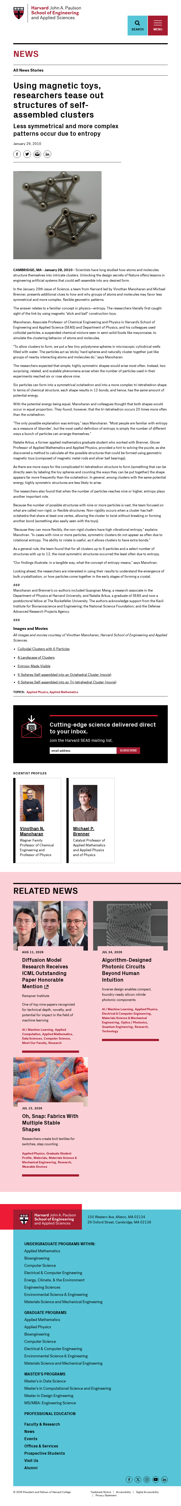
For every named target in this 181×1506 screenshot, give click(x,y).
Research (55, 1043)
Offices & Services (41, 1446)
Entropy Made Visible (34, 666)
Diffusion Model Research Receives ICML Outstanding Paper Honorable (45, 973)
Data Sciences (32, 1038)
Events (30, 1439)
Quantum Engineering (117, 1027)
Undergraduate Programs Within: (59, 1244)
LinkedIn (164, 1479)
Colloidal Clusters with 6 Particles (44, 649)
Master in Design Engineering (48, 1396)
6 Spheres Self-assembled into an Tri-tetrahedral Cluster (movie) (67, 682)
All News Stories (28, 70)
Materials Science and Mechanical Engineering (63, 1302)
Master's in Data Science (45, 1381)
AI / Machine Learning (37, 1030)
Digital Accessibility (147, 1492)
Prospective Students (44, 1453)
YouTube (155, 1479)
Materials (40, 1158)
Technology (110, 1031)
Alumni (31, 1468)
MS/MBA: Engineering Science (50, 1403)
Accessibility (123, 1492)
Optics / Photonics (134, 1022)
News (29, 1431)
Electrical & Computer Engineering (126, 1014)
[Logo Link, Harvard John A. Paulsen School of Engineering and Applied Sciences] (47, 13)
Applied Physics (37, 692)
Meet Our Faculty (34, 1043)
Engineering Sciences (42, 1287)
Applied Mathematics (63, 692)
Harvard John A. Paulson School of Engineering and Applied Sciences (47, 1220)
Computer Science (57, 1038)
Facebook (129, 1479)
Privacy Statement (106, 1495)
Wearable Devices (34, 1167)
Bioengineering (36, 1258)
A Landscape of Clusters (36, 657)
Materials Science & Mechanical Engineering (49, 1160)
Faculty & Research (42, 1424)
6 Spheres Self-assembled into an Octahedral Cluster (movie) (64, 674)
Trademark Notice (100, 1492)
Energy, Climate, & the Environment (54, 1280)
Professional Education (50, 1413)
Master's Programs (44, 1374)
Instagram (146, 1479)
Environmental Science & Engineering (56, 1295)
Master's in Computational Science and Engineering (67, 1388)
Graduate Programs (45, 1312)
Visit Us (31, 1460)
